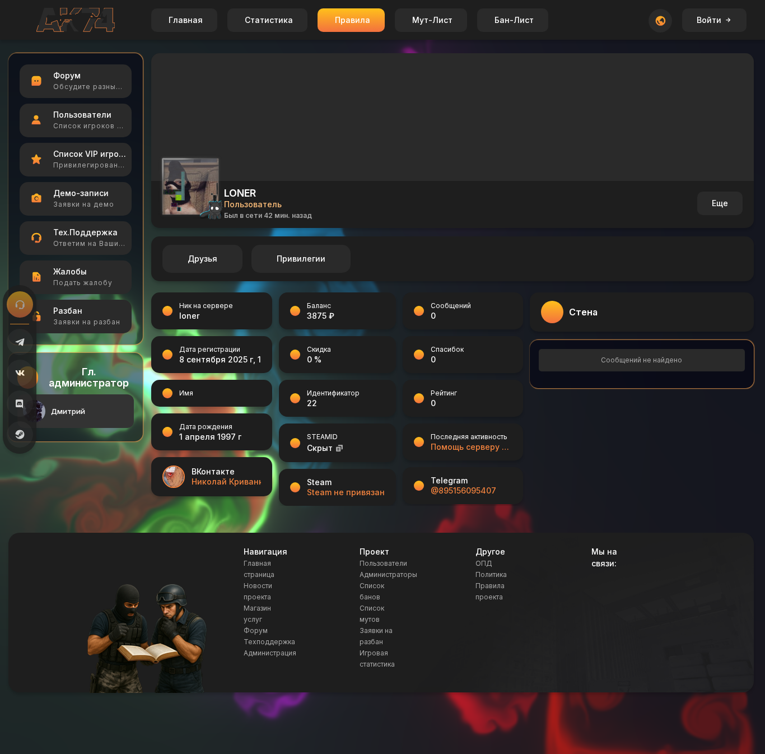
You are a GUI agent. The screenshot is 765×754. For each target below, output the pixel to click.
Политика (491, 574)
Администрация (270, 653)
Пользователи (383, 563)
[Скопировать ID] (339, 448)
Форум (256, 630)
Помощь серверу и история (471, 447)
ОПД (483, 563)
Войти (709, 20)
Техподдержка (269, 641)
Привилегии (301, 258)
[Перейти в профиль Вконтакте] (173, 477)
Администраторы (388, 574)
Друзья (202, 258)
